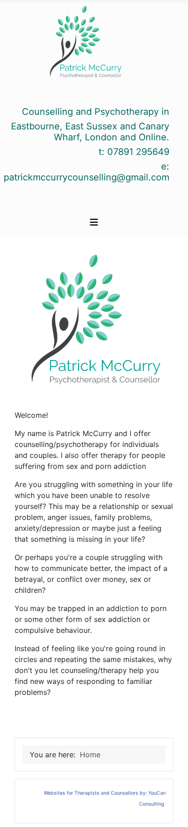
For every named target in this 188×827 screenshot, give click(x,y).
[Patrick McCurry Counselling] (84, 44)
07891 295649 (138, 151)
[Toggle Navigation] (94, 222)
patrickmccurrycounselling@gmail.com (86, 177)
